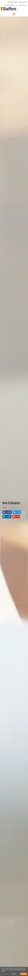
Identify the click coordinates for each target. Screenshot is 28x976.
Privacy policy (4, 973)
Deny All (14, 973)
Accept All (23, 973)
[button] (14, 14)
